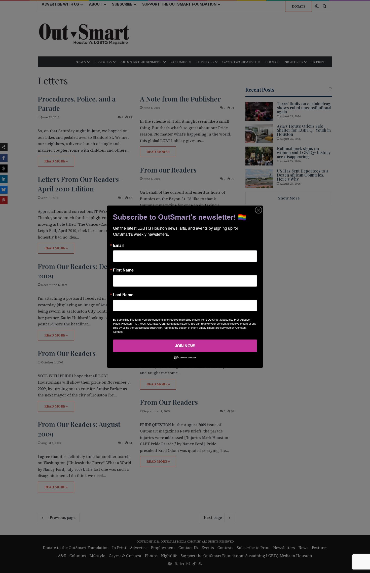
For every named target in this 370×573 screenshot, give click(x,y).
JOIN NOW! (185, 345)
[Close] (258, 210)
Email (118, 245)
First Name (123, 270)
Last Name (123, 294)
